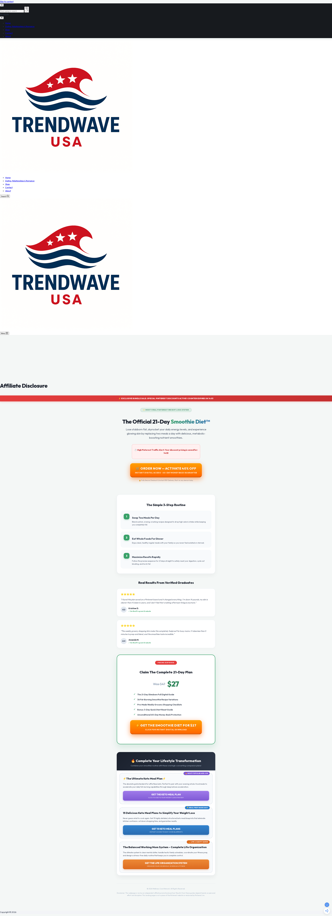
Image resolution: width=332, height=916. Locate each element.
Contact (9, 187)
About (8, 190)
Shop (7, 184)
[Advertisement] (166, 361)
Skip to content (6, 1)
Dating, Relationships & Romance (19, 181)
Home (8, 177)
